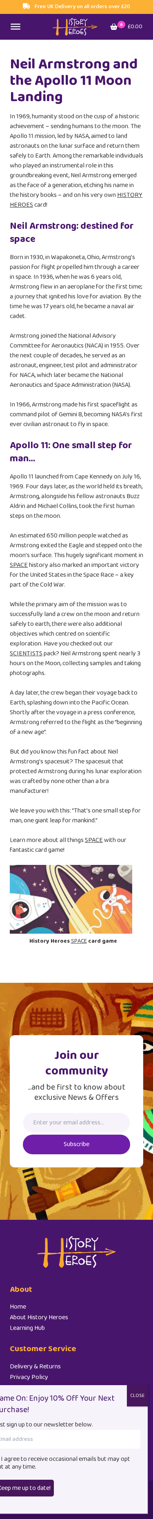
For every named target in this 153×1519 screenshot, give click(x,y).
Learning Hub (27, 1328)
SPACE (19, 565)
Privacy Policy (29, 1377)
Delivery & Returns (35, 1366)
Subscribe (76, 1144)
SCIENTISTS (26, 653)
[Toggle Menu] (15, 26)
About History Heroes (39, 1317)
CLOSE (137, 1395)
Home (18, 1307)
